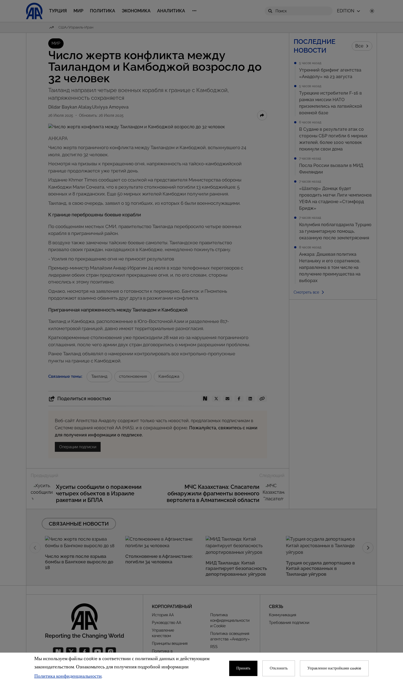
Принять (243, 668)
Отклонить (279, 668)
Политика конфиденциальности (68, 676)
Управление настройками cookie (334, 668)
